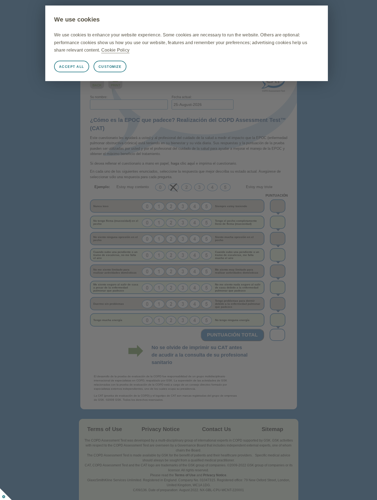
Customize (110, 67)
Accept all (71, 67)
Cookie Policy (115, 50)
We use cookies (77, 19)
